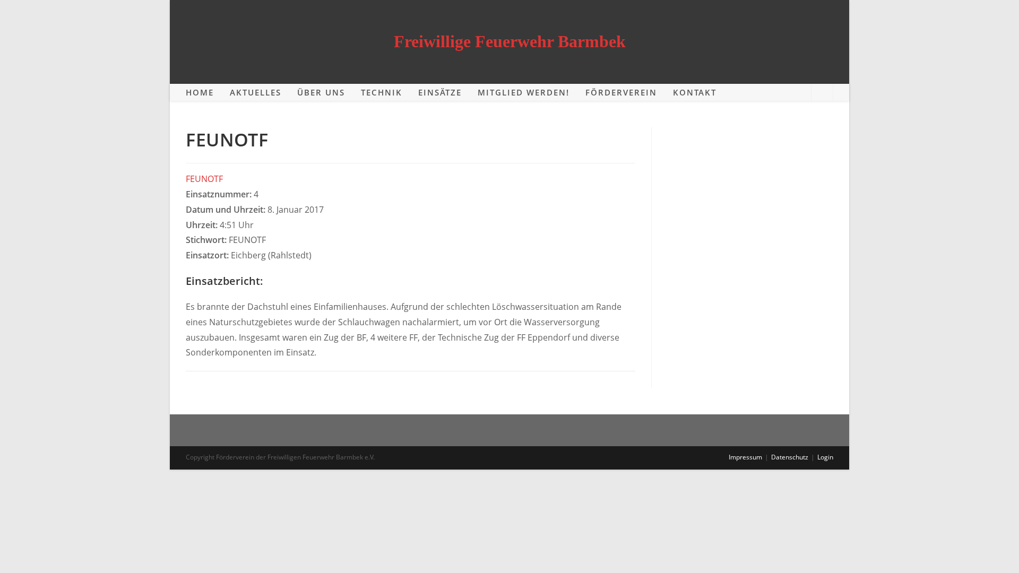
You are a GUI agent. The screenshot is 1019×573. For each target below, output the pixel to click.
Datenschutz (789, 457)
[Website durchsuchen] (822, 93)
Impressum (745, 457)
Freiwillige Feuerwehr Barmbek (510, 41)
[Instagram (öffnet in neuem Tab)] (797, 92)
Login (825, 457)
